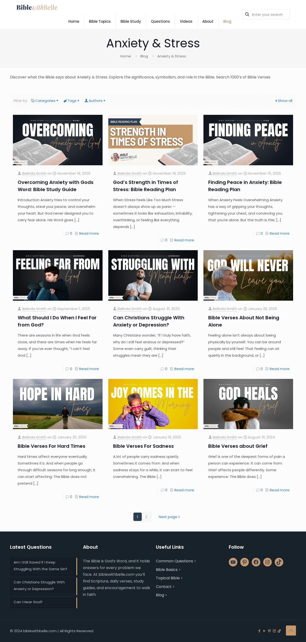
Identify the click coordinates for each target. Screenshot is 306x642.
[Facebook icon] (259, 630)
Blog (144, 56)
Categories (45, 100)
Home (125, 56)
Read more (89, 233)
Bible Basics (167, 569)
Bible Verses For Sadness (143, 446)
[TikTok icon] (279, 630)
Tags (72, 100)
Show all (285, 100)
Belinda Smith (34, 173)
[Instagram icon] (274, 630)
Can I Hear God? (28, 601)
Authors (96, 100)
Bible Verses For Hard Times (51, 446)
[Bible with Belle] (36, 7)
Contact (164, 586)
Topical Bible (168, 578)
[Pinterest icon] (269, 630)
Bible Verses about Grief (238, 446)
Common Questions (174, 561)
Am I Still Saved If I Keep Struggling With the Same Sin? (40, 565)
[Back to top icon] (291, 630)
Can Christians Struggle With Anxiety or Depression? (39, 585)
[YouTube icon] (264, 630)
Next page (168, 516)
